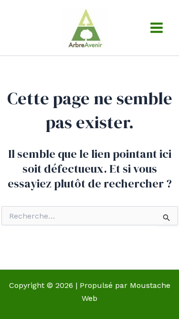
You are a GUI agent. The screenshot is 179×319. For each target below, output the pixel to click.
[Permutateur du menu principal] (156, 28)
